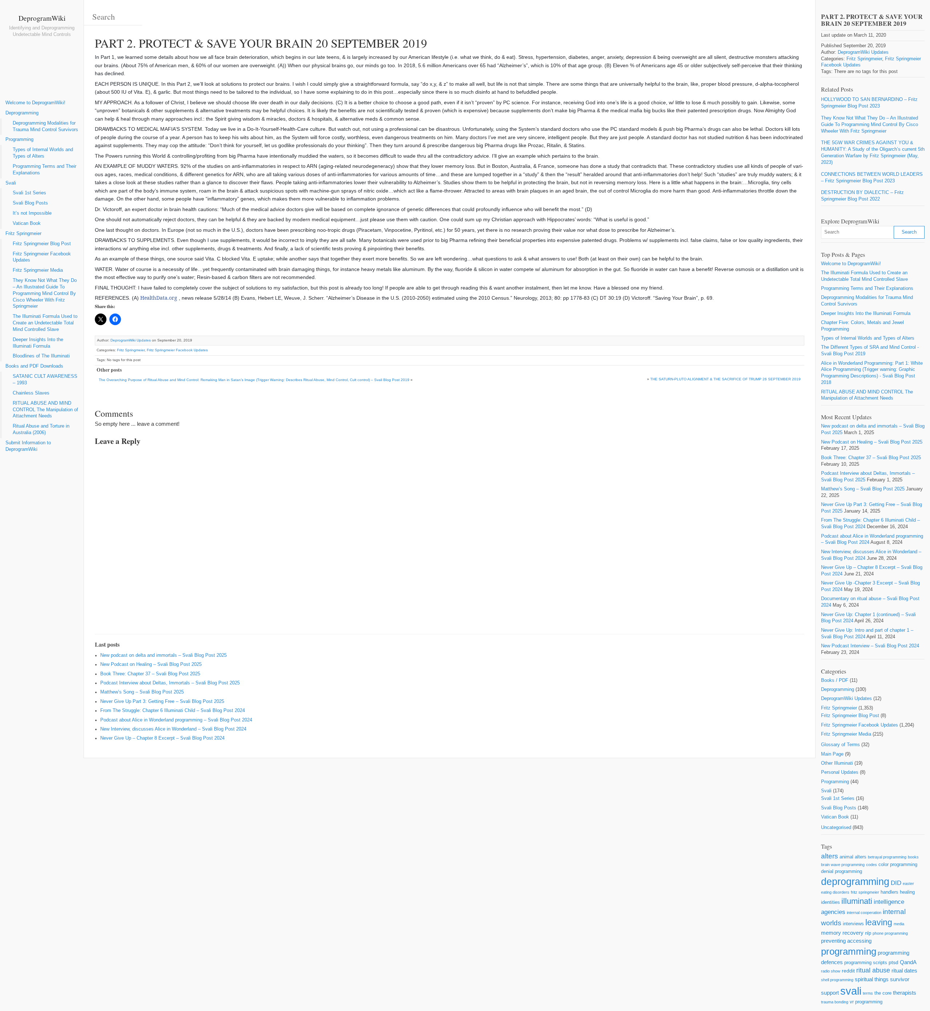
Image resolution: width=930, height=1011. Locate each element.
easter (908, 883)
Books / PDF (834, 680)
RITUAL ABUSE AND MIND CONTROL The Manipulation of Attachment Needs (45, 410)
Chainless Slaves (31, 393)
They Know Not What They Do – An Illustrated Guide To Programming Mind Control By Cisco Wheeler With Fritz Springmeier (45, 293)
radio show (830, 971)
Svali (10, 183)
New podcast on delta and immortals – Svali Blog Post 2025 (163, 655)
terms (868, 993)
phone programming (890, 933)
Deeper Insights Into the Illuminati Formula (38, 343)
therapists (904, 993)
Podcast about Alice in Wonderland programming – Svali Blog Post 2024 (176, 720)
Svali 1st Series (29, 192)
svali (850, 991)
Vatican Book (27, 223)
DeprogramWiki (42, 18)
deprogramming (855, 881)
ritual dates (904, 970)
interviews (853, 923)
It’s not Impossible (32, 213)
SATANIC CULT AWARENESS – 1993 (45, 379)
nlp (868, 933)
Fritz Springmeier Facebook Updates (42, 257)
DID (896, 882)
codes (871, 864)
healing (907, 892)
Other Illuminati (837, 763)
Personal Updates (839, 772)
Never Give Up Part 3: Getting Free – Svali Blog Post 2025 (162, 701)
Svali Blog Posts (30, 203)
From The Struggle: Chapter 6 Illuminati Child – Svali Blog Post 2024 (172, 710)
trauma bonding (834, 1002)
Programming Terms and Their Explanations (44, 169)
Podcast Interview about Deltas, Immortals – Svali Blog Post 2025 (170, 683)
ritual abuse (873, 970)
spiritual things (872, 979)
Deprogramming (22, 113)
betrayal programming (887, 857)
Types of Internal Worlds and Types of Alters (43, 153)
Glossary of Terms (840, 744)
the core (882, 993)
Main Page (832, 754)
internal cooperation (864, 912)
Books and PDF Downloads (34, 366)
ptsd (893, 962)
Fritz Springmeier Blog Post (42, 243)
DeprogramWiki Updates (130, 340)
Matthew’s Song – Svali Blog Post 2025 (142, 692)
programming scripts (865, 962)
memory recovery (842, 933)
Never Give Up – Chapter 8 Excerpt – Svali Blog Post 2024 (162, 738)
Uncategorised (836, 827)
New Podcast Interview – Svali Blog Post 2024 (870, 645)
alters (829, 856)
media (899, 924)
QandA (908, 962)
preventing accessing (846, 941)
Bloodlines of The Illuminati (41, 356)
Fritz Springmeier (23, 233)
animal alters (853, 857)
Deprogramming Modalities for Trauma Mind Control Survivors (45, 126)
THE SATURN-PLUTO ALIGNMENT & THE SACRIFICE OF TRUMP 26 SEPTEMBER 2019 (725, 379)
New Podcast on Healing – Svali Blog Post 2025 (151, 664)
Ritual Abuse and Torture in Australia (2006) (41, 429)
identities (830, 902)
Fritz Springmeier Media (38, 270)
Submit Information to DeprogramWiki (28, 446)
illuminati (856, 901)
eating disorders (835, 892)
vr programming (866, 1001)
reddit (848, 971)
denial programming (841, 871)
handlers (889, 892)
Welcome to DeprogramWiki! (35, 102)
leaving (878, 922)
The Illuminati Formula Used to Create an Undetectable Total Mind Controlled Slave (45, 323)
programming (848, 951)
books (913, 857)
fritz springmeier (865, 892)
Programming (19, 139)
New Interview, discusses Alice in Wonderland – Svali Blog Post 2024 (173, 729)
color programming (897, 864)
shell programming (837, 980)
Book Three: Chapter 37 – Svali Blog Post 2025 (150, 673)
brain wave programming (843, 864)
